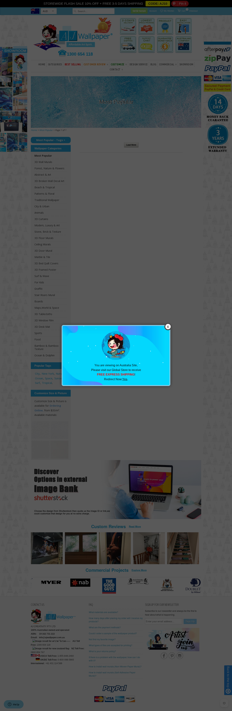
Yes (124, 379)
